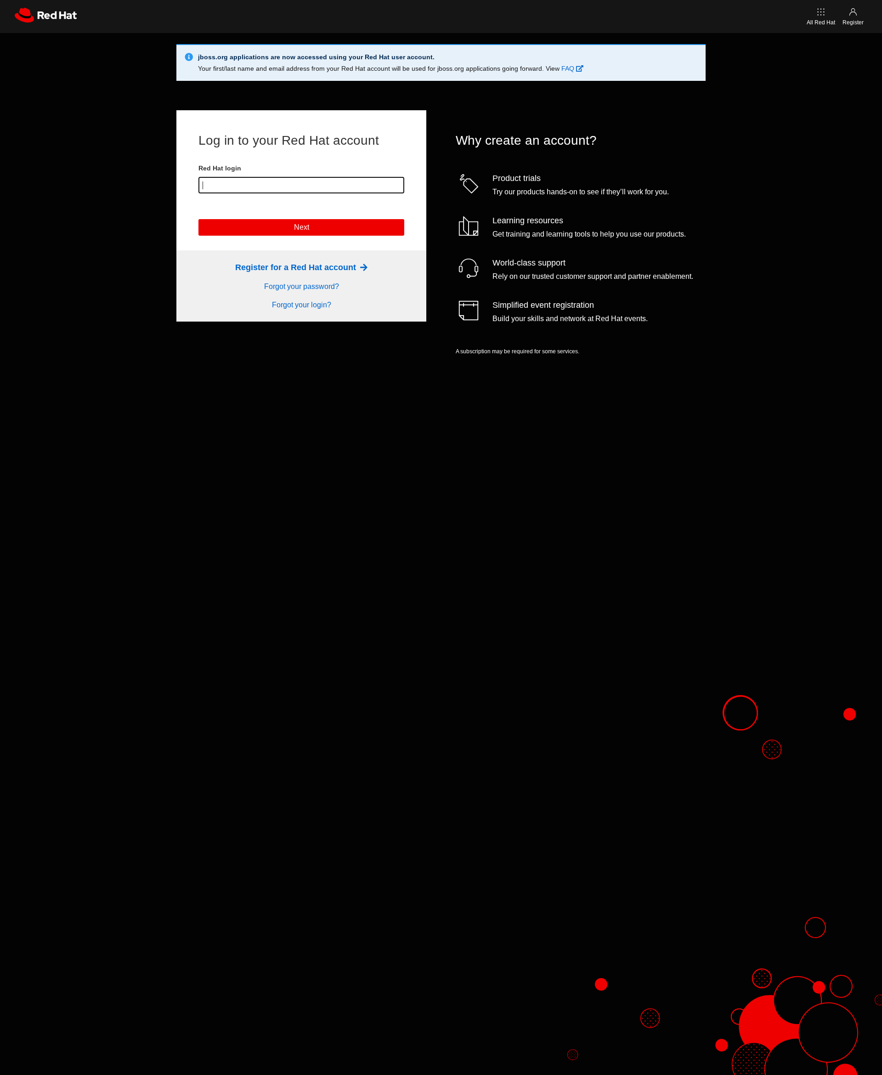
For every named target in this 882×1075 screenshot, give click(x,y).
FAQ (568, 68)
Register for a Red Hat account (296, 267)
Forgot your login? (301, 305)
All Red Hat (821, 22)
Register (853, 22)
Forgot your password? (301, 286)
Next (301, 227)
